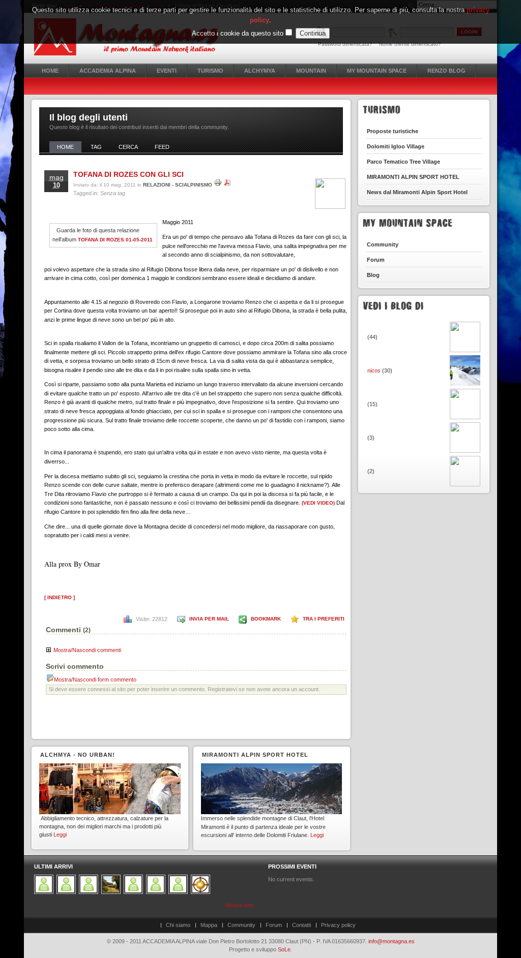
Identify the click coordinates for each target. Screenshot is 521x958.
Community (241, 925)
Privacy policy (338, 925)
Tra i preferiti (323, 619)
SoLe (284, 949)
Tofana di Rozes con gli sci (128, 174)
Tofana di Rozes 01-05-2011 (115, 239)
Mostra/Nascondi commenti (87, 650)
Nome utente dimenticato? (410, 44)
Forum (274, 925)
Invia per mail (209, 619)
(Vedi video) (318, 503)
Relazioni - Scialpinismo (177, 185)
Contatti (301, 925)
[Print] (218, 185)
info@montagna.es (391, 941)
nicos (374, 370)
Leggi (60, 834)
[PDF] (227, 185)
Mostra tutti (239, 905)
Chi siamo (178, 925)
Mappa (208, 925)
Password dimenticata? (345, 44)
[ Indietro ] (59, 597)
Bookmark (266, 619)
